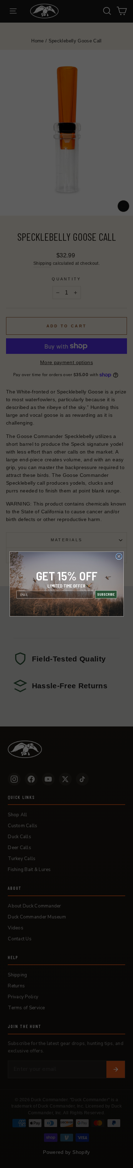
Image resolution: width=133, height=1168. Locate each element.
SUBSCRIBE (106, 594)
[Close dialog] (119, 556)
